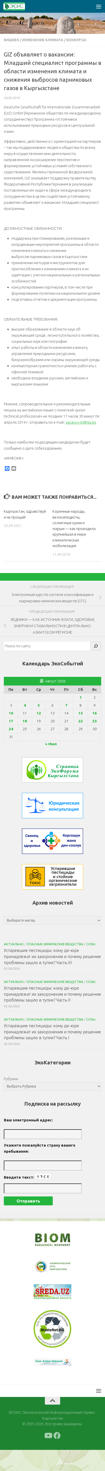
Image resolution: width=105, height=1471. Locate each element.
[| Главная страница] (17, 6)
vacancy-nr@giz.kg (80, 422)
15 (80, 713)
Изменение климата (42, 40)
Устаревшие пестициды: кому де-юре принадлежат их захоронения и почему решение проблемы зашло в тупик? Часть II (52, 994)
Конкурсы (76, 40)
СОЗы (90, 944)
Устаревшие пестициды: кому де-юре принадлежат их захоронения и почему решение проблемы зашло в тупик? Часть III (52, 956)
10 (11, 713)
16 (94, 713)
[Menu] (98, 6)
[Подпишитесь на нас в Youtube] (47, 1435)
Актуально (14, 944)
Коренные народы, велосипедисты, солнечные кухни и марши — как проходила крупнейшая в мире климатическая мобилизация (74, 528)
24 (11, 729)
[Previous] (44, 1266)
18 (24, 721)
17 (11, 721)
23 (94, 721)
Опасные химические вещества (55, 944)
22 (80, 721)
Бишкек (11, 40)
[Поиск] (95, 646)
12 (38, 713)
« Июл (51, 744)
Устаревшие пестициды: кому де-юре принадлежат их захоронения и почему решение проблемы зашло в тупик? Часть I (52, 1031)
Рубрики (11, 1079)
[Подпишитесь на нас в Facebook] (57, 1435)
